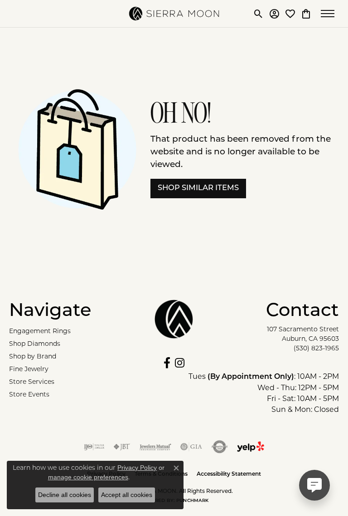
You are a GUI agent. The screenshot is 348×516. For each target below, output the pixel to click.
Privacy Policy (137, 467)
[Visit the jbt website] (121, 447)
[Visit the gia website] (191, 447)
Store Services (31, 381)
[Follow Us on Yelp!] (250, 447)
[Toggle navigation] (329, 13)
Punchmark (192, 500)
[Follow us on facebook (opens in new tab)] (167, 363)
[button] (258, 14)
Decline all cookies (64, 494)
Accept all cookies (126, 494)
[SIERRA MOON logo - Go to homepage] (174, 13)
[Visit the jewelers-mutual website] (155, 447)
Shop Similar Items (198, 188)
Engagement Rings (40, 331)
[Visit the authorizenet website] (219, 447)
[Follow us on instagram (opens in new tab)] (179, 363)
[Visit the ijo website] (94, 447)
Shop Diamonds (34, 343)
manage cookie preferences (88, 477)
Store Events (29, 394)
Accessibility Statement (229, 474)
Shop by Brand (32, 356)
